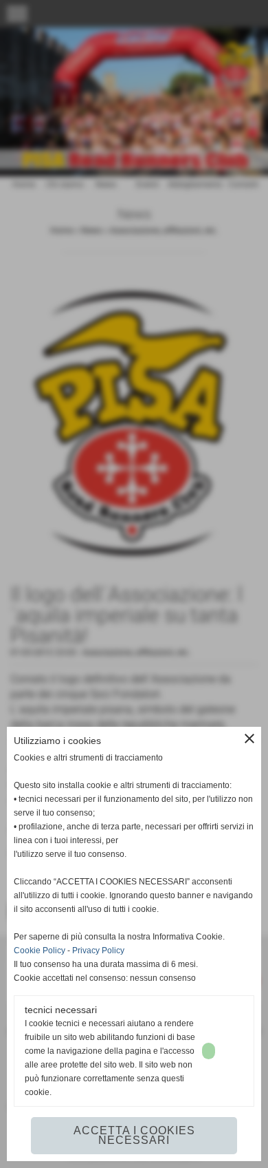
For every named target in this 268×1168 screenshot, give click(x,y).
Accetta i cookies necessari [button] (134, 1135)
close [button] (249, 738)
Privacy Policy (98, 950)
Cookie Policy (39, 950)
